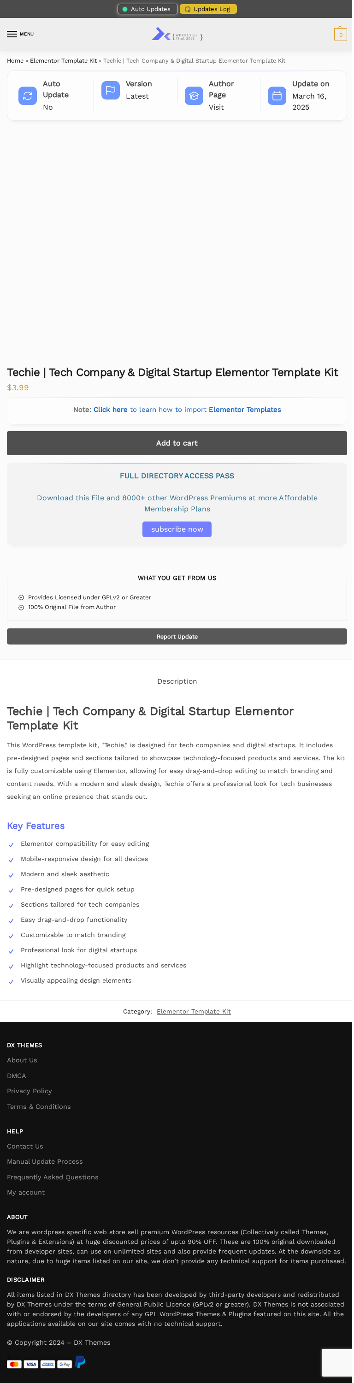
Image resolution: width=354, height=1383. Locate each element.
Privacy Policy (29, 1091)
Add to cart (177, 443)
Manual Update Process (45, 1161)
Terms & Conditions (39, 1106)
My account (26, 1192)
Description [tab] (177, 681)
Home (15, 60)
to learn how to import (187, 409)
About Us (22, 1060)
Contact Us (25, 1146)
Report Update (177, 636)
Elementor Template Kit (63, 60)
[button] (339, 34)
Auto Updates (151, 9)
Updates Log (212, 9)
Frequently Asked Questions (53, 1177)
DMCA (16, 1076)
